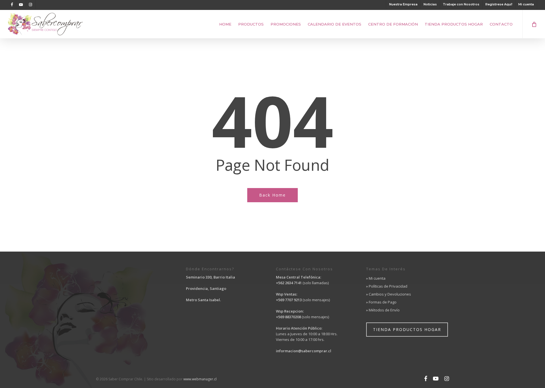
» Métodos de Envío (383, 310)
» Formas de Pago (381, 302)
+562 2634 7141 (289, 282)
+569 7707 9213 (289, 299)
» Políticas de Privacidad (386, 286)
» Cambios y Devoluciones (388, 294)
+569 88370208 (288, 316)
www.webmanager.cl (200, 379)
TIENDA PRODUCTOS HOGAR (407, 329)
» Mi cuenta (375, 278)
